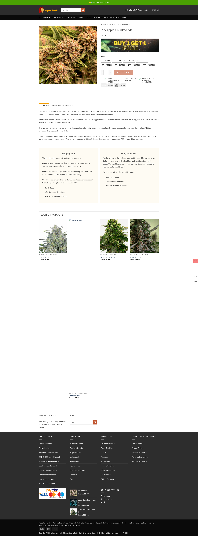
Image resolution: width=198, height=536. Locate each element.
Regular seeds (75, 452)
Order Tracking (107, 448)
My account (105, 461)
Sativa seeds (74, 461)
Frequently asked (107, 466)
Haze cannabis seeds (47, 479)
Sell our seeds (106, 474)
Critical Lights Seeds (46, 257)
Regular (71, 17)
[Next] (158, 311)
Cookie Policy (137, 443)
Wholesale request (108, 470)
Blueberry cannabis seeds (49, 461)
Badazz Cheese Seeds (107, 257)
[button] (146, 10)
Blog (71, 479)
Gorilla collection (45, 443)
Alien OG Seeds (135, 257)
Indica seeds (74, 457)
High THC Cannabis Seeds (49, 452)
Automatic (58, 17)
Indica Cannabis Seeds (119, 24)
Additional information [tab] (62, 106)
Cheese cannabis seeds (48, 470)
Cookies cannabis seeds (48, 466)
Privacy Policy (137, 448)
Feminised (46, 17)
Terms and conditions (140, 457)
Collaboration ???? (108, 443)
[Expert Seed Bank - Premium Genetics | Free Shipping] (48, 10)
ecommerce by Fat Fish (120, 533)
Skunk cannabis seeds (47, 474)
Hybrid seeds (75, 466)
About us (104, 457)
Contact (104, 452)
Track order (120, 17)
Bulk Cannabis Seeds (78, 470)
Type (81, 17)
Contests (73, 474)
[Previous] (39, 311)
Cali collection (44, 448)
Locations (108, 17)
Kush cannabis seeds (47, 483)
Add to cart (123, 72)
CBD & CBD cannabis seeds (49, 457)
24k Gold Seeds (74, 395)
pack (102, 57)
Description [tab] (44, 106)
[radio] (106, 60)
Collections (95, 17)
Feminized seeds (76, 448)
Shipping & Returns (139, 452)
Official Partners (107, 479)
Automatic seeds (76, 443)
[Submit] (83, 10)
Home (103, 24)
